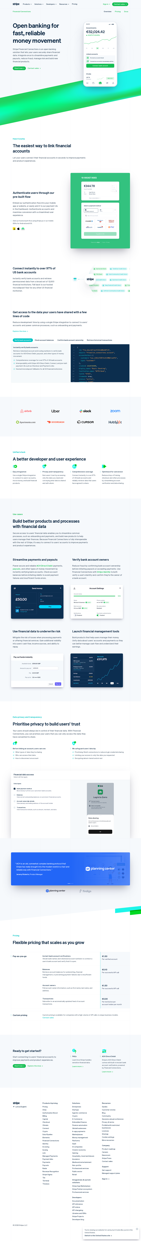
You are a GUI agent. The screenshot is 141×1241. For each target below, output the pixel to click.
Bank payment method (24, 788)
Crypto (45, 1131)
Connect (46, 1128)
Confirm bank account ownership (70, 340)
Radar (45, 1168)
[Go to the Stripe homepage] (15, 1103)
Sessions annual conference (112, 1119)
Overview (107, 11)
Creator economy (79, 1150)
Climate (45, 1125)
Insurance (76, 1159)
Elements (46, 1137)
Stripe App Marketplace (81, 1186)
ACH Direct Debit (44, 565)
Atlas (44, 1110)
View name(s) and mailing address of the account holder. (35, 803)
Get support (106, 1170)
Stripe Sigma (47, 1174)
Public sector (77, 1171)
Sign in (105, 4)
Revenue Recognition (51, 1171)
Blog (103, 1113)
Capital (45, 1119)
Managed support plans (111, 1173)
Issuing (45, 1150)
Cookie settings (108, 1137)
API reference (77, 1204)
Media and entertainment (82, 1162)
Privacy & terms (108, 1122)
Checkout (46, 1122)
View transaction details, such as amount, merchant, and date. (37, 809)
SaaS (74, 1144)
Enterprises (76, 1107)
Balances (20, 795)
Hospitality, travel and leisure (83, 1156)
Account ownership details (25, 801)
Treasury (46, 1184)
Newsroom (106, 1155)
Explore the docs (19, 331)
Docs (126, 11)
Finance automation (79, 1125)
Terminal (46, 1181)
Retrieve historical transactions (99, 340)
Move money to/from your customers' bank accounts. (34, 791)
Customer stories (108, 1110)
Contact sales (119, 4)
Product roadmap (108, 1149)
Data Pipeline (48, 1134)
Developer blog (78, 1219)
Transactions (21, 807)
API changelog (77, 1210)
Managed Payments (50, 1156)
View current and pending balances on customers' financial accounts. (39, 797)
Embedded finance (79, 1122)
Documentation (78, 1201)
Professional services (80, 1168)
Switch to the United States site (97, 1235)
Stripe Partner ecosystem (82, 1189)
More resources (108, 1140)
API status (76, 1207)
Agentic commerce (79, 1113)
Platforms (76, 1140)
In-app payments (78, 1131)
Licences (105, 1131)
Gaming (75, 1153)
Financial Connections (22, 11)
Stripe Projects (78, 1216)
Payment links (48, 1159)
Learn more (77, 1066)
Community (106, 1116)
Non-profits (76, 1165)
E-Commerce (77, 1119)
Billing (45, 1116)
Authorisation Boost (50, 1113)
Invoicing (46, 1147)
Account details (94, 826)
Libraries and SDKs (79, 1213)
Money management (80, 1137)
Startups (75, 1110)
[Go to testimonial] (69, 883)
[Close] (136, 1229)
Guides (104, 1107)
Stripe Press (106, 1158)
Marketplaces (77, 1134)
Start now (19, 68)
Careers (105, 1152)
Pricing (74, 4)
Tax (44, 1177)
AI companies (77, 1147)
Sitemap (105, 1134)
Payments (46, 1162)
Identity (45, 1144)
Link (44, 1153)
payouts (16, 568)
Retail (74, 1174)
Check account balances (44, 340)
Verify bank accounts (23, 340)
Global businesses (79, 1128)
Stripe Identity (103, 572)
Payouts (46, 1165)
